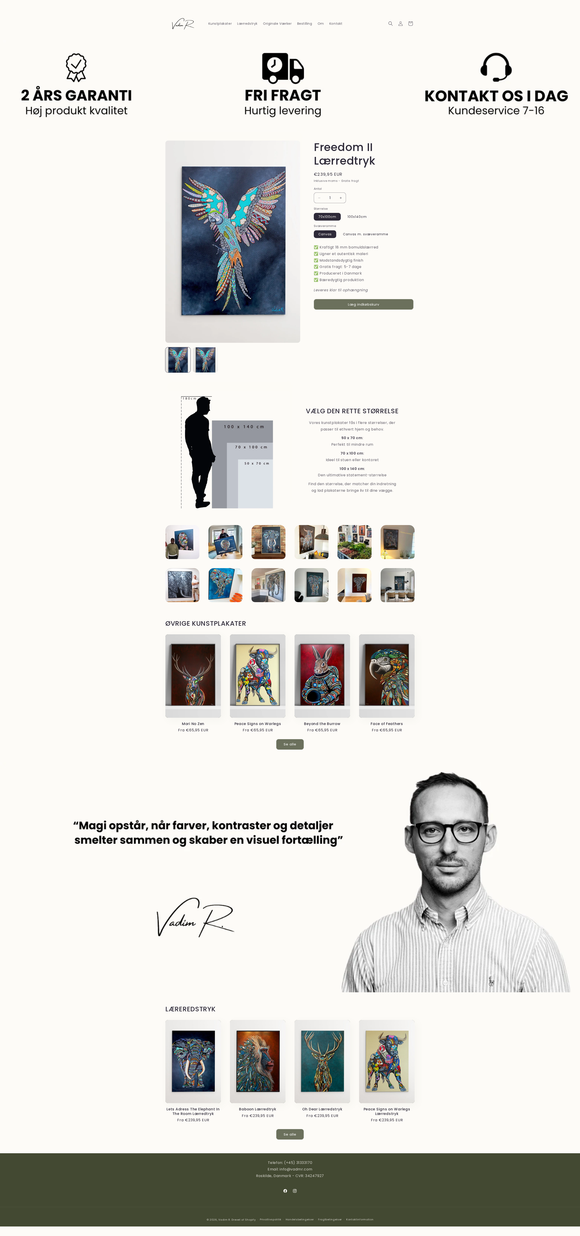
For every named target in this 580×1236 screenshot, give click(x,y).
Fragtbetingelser (330, 1219)
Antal (318, 189)
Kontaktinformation (360, 1219)
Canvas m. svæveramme (365, 234)
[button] (391, 24)
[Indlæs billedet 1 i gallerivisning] (178, 359)
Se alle (290, 744)
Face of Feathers (387, 724)
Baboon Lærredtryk (257, 1109)
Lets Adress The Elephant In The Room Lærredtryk (193, 1111)
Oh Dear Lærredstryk (322, 1109)
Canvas (325, 234)
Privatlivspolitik (270, 1219)
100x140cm (357, 217)
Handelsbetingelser (300, 1219)
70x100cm (327, 217)
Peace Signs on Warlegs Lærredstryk (387, 1111)
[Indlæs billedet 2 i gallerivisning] (205, 359)
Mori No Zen (193, 724)
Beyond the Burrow (322, 724)
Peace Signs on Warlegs (257, 724)
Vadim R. (224, 1219)
